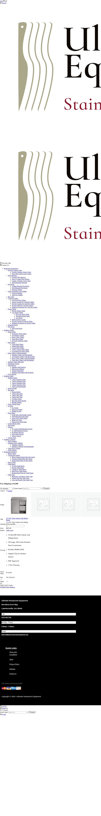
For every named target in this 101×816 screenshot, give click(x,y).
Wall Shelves (12, 365)
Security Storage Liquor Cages (21, 272)
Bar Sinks (11, 390)
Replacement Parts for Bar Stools (22, 461)
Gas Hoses (19, 318)
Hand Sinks (11, 413)
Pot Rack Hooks (17, 290)
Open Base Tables (17, 339)
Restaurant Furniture (10, 452)
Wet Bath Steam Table (23, 316)
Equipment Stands (13, 364)
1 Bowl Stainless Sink (19, 379)
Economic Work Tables (19, 334)
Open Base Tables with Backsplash (23, 360)
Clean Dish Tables (17, 344)
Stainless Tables (9, 330)
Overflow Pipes (17, 399)
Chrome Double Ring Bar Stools (22, 459)
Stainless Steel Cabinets (15, 443)
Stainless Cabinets (9, 439)
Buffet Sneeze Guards (19, 320)
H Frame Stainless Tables (20, 341)
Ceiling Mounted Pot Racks (20, 286)
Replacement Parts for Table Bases (22, 473)
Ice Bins (10, 406)
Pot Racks (11, 284)
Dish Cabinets (12, 441)
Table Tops (11, 475)
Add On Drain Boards (19, 386)
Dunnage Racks (13, 325)
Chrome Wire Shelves (18, 277)
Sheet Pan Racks (17, 328)
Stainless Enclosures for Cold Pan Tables (24, 307)
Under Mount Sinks (14, 424)
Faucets (10, 427)
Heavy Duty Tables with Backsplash (23, 358)
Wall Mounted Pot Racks (19, 288)
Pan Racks (11, 327)
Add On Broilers (17, 293)
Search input (18, 488)
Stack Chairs (12, 462)
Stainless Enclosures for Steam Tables (23, 323)
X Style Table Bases (18, 466)
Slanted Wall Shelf (17, 371)
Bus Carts (11, 297)
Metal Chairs (12, 453)
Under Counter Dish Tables (20, 349)
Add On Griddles (17, 295)
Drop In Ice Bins (17, 409)
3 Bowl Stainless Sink (19, 383)
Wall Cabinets (12, 450)
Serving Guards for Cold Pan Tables (23, 304)
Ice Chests (15, 408)
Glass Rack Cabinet (14, 448)
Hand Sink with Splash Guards (21, 415)
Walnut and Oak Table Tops (20, 478)
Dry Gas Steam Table (22, 314)
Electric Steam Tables (18, 311)
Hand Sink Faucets (18, 434)
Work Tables (12, 332)
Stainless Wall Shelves (19, 367)
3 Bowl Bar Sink (17, 395)
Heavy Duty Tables (18, 337)
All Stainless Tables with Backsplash (23, 357)
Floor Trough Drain (14, 404)
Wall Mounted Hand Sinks (20, 416)
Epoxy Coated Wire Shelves (20, 279)
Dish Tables (11, 342)
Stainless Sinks (8, 376)
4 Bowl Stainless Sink (19, 385)
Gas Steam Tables (17, 312)
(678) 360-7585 (6, 617)
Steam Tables (12, 309)
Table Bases (11, 464)
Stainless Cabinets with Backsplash (23, 446)
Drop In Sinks (12, 388)
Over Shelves (12, 374)
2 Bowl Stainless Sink (19, 381)
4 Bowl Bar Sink (17, 397)
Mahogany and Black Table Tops (22, 476)
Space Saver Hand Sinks (19, 418)
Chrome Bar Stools (14, 455)
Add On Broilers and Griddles (17, 291)
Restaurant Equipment (11, 268)
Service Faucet (16, 436)
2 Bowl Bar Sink (17, 394)
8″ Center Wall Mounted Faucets (22, 429)
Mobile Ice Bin (16, 411)
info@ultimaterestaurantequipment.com (14, 634)
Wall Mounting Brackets (19, 282)
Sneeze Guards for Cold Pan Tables (23, 302)
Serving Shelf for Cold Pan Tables (22, 305)
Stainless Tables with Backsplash (22, 355)
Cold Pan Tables (13, 298)
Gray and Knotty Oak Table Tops (22, 480)
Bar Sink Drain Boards (19, 401)
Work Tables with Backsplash (17, 353)
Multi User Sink (17, 420)
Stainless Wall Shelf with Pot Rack (22, 372)
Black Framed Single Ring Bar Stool (23, 457)
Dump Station (16, 392)
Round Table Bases (18, 468)
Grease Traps (12, 438)
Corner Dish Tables (18, 348)
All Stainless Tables (18, 335)
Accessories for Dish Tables (20, 351)
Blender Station (17, 402)
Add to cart (9, 530)
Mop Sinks (11, 425)
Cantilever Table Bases (19, 469)
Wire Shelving (12, 275)
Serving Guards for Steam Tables (22, 321)
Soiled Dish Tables (18, 346)
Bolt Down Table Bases (19, 471)
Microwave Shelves (18, 369)
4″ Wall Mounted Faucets (20, 431)
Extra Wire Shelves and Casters (21, 274)
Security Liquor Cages (15, 270)
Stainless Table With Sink (16, 362)
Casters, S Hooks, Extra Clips (21, 281)
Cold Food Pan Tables (19, 300)
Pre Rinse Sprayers (18, 432)
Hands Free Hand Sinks (19, 422)
